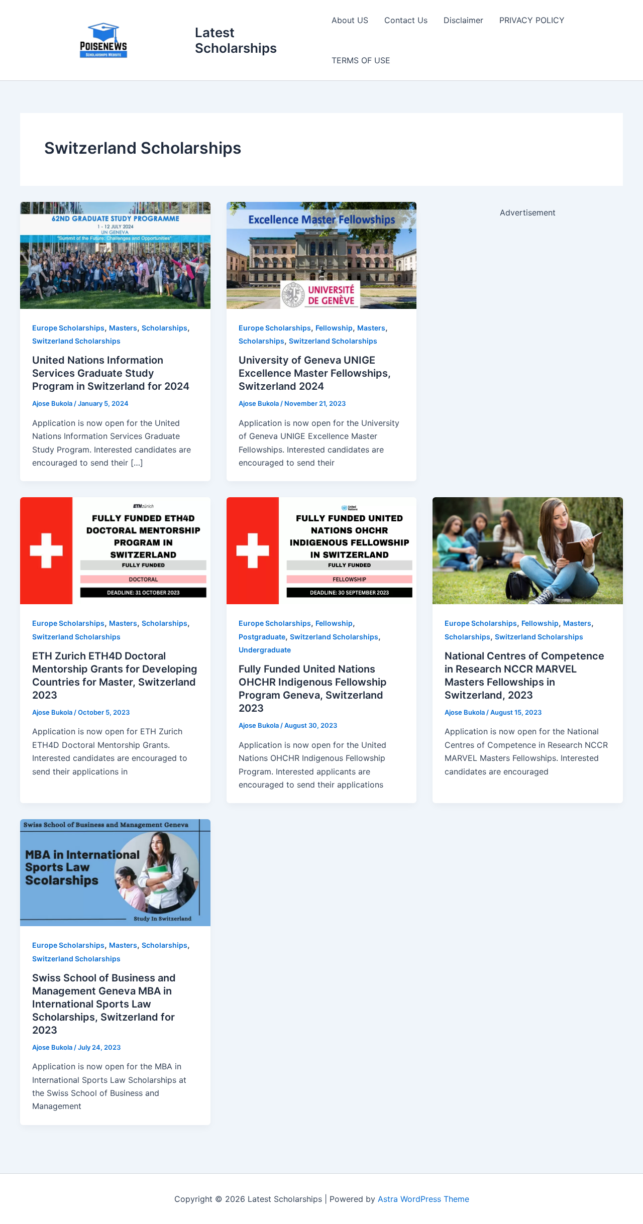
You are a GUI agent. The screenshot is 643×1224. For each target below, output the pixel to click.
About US (350, 20)
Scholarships (164, 327)
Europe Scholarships (68, 327)
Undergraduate (265, 649)
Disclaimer (463, 20)
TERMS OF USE (361, 60)
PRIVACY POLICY (532, 20)
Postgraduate (262, 636)
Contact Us (405, 20)
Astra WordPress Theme (423, 1199)
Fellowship (334, 327)
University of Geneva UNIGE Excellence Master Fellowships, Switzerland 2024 (315, 373)
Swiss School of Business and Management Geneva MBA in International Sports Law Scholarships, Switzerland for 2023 (104, 1004)
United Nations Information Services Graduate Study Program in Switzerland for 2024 (110, 373)
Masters (123, 327)
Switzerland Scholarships (76, 341)
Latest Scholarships (236, 40)
